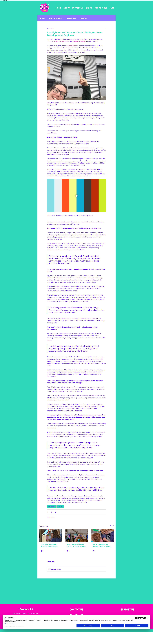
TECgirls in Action (71, 18)
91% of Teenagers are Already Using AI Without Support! (102, 545)
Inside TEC (83, 18)
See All (112, 526)
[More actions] (105, 29)
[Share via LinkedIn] (51, 512)
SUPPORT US (127, 609)
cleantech (60, 506)
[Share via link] (55, 512)
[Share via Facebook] (48, 512)
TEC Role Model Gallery (55, 18)
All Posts (42, 18)
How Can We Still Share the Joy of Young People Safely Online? (76, 545)
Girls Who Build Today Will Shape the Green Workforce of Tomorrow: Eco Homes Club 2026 (50, 545)
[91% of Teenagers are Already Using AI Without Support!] (102, 535)
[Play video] (76, 195)
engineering (51, 506)
